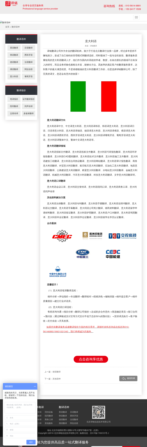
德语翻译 (14, 62)
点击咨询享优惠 (91, 359)
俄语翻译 (14, 69)
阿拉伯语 (29, 69)
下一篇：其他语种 (53, 379)
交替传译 (14, 113)
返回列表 (131, 378)
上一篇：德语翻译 (53, 372)
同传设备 (49, 412)
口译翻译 (37, 416)
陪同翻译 (14, 106)
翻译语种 (16, 27)
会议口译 (37, 423)
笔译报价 (14, 99)
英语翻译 (14, 48)
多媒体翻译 (29, 113)
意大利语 (14, 76)
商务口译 (49, 419)
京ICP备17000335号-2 (99, 433)
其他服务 (49, 423)
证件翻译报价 (29, 99)
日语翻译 (29, 48)
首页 (7, 27)
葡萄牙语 (29, 76)
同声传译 (29, 106)
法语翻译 (29, 62)
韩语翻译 (14, 55)
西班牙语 (29, 55)
